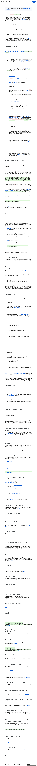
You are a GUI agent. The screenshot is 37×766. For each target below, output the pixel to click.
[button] (2, 1)
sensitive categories (16, 195)
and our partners (12, 149)
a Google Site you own (25, 749)
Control (8, 240)
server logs (27, 90)
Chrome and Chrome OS (10, 461)
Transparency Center (19, 764)
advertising (18, 491)
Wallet (8, 466)
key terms (27, 38)
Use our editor (9, 236)
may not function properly (20, 251)
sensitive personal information (18, 307)
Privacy (11, 764)
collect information (28, 68)
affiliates (20, 345)
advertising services (21, 154)
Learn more (7, 742)
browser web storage (27, 141)
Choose (8, 245)
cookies (14, 152)
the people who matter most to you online (17, 51)
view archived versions (24, 14)
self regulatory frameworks (9, 433)
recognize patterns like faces (16, 493)
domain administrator (24, 314)
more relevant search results (22, 20)
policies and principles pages (9, 482)
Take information (9, 242)
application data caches (19, 142)
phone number (15, 82)
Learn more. (18, 508)
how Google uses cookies (13, 488)
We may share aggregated (9, 373)
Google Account (23, 19)
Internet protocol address (15, 101)
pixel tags (28, 189)
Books (8, 463)
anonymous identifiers (19, 152)
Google (2, 764)
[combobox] (31, 764)
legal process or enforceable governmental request (20, 333)
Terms (14, 764)
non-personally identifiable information (19, 373)
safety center (11, 499)
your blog (20, 749)
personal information (24, 60)
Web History (17, 749)
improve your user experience (9, 190)
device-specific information (18, 78)
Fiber (7, 468)
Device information (12, 76)
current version (25, 8)
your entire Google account (22, 750)
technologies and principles (18, 485)
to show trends (13, 375)
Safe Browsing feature (10, 395)
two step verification (14, 394)
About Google (7, 764)
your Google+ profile (14, 750)
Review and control (10, 228)
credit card (21, 61)
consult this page (7, 41)
